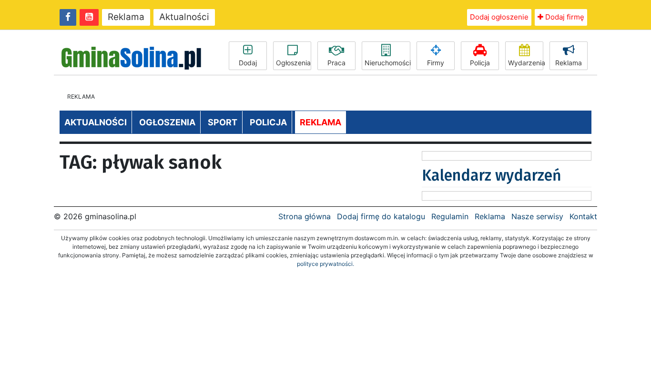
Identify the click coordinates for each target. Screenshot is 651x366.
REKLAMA (320, 122)
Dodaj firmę (563, 16)
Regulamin (449, 216)
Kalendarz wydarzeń (491, 175)
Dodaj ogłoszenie (499, 16)
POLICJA (268, 122)
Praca (336, 63)
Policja (480, 63)
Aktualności (184, 16)
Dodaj (248, 63)
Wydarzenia (525, 63)
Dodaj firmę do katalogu (381, 216)
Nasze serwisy (537, 216)
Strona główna (304, 216)
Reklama (126, 16)
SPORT (222, 122)
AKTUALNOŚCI (95, 122)
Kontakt (583, 216)
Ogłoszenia (293, 63)
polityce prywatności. (325, 263)
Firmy (435, 63)
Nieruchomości (387, 63)
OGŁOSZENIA (167, 122)
